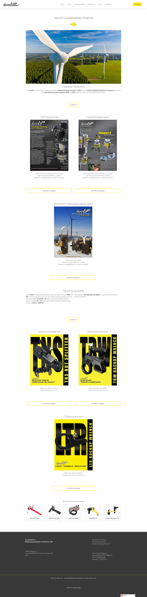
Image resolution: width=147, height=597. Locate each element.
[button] (27, 512)
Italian (125, 595)
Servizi (100, 4)
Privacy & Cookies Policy (73, 587)
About (69, 4)
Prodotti (90, 4)
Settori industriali (79, 4)
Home (62, 4)
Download (108, 4)
